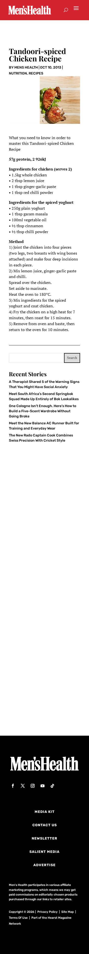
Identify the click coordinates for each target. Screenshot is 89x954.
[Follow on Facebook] (13, 786)
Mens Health (26, 67)
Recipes (36, 73)
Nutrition (18, 73)
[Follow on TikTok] (52, 786)
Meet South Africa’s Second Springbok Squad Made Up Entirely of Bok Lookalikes (40, 618)
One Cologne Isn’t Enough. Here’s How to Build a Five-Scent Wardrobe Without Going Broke (42, 411)
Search (72, 358)
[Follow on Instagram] (33, 786)
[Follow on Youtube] (42, 786)
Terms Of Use (18, 917)
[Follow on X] (23, 786)
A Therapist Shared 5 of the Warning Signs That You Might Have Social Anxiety (42, 542)
